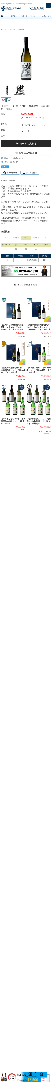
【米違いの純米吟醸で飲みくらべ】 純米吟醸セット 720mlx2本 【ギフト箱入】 (39, 327)
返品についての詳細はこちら (13, 158)
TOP (2, 29)
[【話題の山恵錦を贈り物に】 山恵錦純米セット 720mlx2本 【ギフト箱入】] (13, 353)
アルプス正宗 (11, 29)
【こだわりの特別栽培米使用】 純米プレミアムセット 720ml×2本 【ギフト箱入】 (14, 327)
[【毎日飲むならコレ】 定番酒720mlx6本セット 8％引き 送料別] (13, 400)
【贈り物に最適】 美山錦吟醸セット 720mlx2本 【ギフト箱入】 (39, 370)
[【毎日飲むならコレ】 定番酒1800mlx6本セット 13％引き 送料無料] (39, 400)
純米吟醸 (21, 29)
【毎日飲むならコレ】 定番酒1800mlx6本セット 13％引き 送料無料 (39, 421)
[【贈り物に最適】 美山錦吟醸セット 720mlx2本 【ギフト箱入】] (39, 353)
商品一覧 (24, 16)
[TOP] (2, 16)
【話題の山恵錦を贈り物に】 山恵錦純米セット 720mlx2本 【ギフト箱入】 (14, 370)
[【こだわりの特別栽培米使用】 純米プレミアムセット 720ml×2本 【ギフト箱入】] (13, 310)
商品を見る (21, 336)
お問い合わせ (46, 16)
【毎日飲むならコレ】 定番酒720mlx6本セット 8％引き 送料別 (13, 421)
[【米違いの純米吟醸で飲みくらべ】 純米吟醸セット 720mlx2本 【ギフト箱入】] (39, 310)
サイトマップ (35, 16)
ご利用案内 (13, 16)
